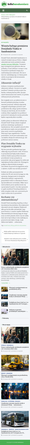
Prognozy (17, 401)
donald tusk (7, 225)
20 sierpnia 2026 (7, 407)
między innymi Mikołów (10, 64)
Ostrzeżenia (11, 401)
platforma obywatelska (20, 225)
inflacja (12, 225)
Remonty (3, 373)
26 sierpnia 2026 (7, 351)
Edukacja (3, 345)
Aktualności (5, 42)
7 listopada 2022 (7, 54)
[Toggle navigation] (3, 10)
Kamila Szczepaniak (18, 54)
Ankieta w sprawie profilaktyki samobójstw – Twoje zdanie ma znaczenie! (18, 311)
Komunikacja (10, 345)
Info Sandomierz (19, 442)
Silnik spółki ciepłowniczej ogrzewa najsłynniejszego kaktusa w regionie (14, 232)
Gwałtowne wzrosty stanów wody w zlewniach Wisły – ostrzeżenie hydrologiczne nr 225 (18, 297)
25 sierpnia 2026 (7, 379)
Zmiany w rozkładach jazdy (21, 429)
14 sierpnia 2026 (7, 435)
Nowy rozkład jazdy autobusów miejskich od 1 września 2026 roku (15, 268)
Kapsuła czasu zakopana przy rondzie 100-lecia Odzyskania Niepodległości (15, 239)
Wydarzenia (9, 373)
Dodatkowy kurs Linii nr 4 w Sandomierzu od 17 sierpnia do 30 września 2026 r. (18, 304)
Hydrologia (4, 401)
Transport (11, 429)
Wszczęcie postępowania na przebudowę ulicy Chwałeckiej (18, 289)
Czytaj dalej (4, 283)
